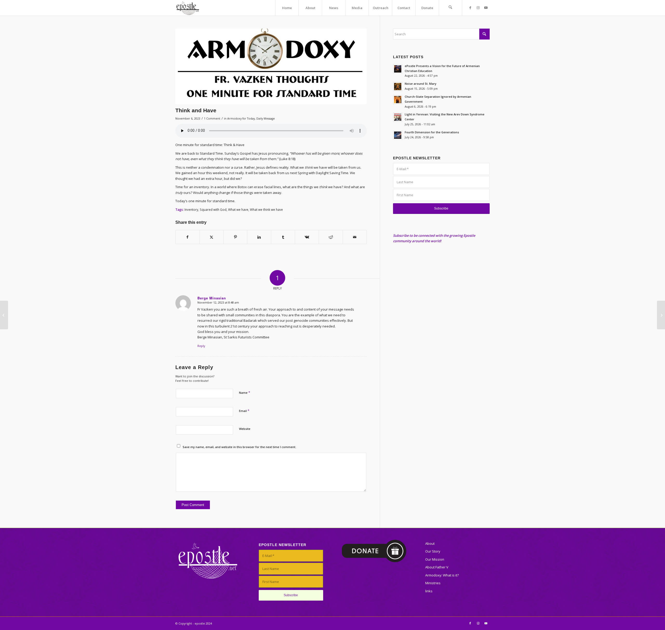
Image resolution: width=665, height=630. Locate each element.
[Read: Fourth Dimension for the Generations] (397, 135)
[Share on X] (211, 237)
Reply (201, 346)
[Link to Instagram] (478, 7)
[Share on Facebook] (188, 237)
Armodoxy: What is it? (442, 575)
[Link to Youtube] (486, 7)
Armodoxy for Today (241, 118)
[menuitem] (286, 8)
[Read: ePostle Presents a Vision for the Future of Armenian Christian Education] (397, 69)
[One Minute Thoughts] (271, 66)
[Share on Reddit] (331, 237)
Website (244, 429)
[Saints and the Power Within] (4, 315)
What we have (238, 209)
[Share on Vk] (307, 237)
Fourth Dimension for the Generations (432, 132)
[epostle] (187, 8)
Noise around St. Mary (420, 84)
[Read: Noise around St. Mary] (397, 86)
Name (244, 392)
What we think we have (266, 209)
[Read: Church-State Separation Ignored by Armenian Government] (397, 99)
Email (244, 410)
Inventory (191, 209)
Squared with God (213, 209)
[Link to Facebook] (470, 7)
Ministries (433, 583)
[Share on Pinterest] (235, 237)
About (430, 543)
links (429, 591)
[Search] (450, 8)
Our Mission (434, 559)
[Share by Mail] (355, 237)
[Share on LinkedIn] (259, 237)
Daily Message (265, 118)
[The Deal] (661, 315)
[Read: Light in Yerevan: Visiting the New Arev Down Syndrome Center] (397, 117)
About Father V (436, 567)
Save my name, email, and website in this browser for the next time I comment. (239, 447)
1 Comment (212, 118)
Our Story (432, 551)
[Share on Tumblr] (283, 237)
